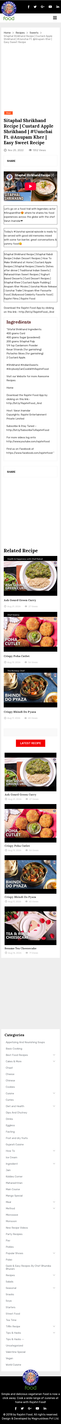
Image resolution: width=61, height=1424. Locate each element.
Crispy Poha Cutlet (16, 656)
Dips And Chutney (16, 1112)
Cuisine (10, 1093)
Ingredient (12, 1163)
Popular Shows (14, 1253)
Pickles (10, 1246)
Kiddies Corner (14, 1176)
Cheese (10, 1074)
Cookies (10, 1086)
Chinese (10, 1080)
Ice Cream (11, 1157)
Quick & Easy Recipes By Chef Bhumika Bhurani (28, 1267)
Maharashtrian (14, 1182)
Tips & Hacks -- (15, 1339)
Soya (9, 1300)
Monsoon (11, 1221)
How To (10, 1150)
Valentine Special (15, 1351)
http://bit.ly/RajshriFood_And (36, 311)
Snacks (10, 1294)
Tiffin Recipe (13, 1326)
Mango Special (14, 1195)
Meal (8, 1202)
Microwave (12, 1214)
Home (7, 32)
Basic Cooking (14, 1048)
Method (10, 1208)
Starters (10, 1307)
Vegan (9, 1358)
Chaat (9, 1067)
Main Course (13, 1189)
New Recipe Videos (17, 1227)
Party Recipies (14, 1234)
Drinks (9, 1118)
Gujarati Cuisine (15, 1144)
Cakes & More (14, 1061)
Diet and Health (15, 1106)
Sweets (34, 32)
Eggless (10, 1125)
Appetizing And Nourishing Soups (25, 1042)
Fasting (10, 1131)
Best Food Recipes (17, 1055)
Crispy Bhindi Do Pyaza (20, 711)
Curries (10, 1099)
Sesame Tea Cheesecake (20, 948)
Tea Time (11, 1320)
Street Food (13, 1313)
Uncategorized (14, 1345)
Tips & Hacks (13, 1332)
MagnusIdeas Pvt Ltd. (45, 1418)
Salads (9, 1281)
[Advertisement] (30, 77)
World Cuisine (13, 1364)
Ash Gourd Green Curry (20, 600)
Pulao (9, 1259)
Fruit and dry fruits (17, 1138)
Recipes (20, 32)
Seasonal (11, 1288)
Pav (8, 1240)
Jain (8, 1170)
